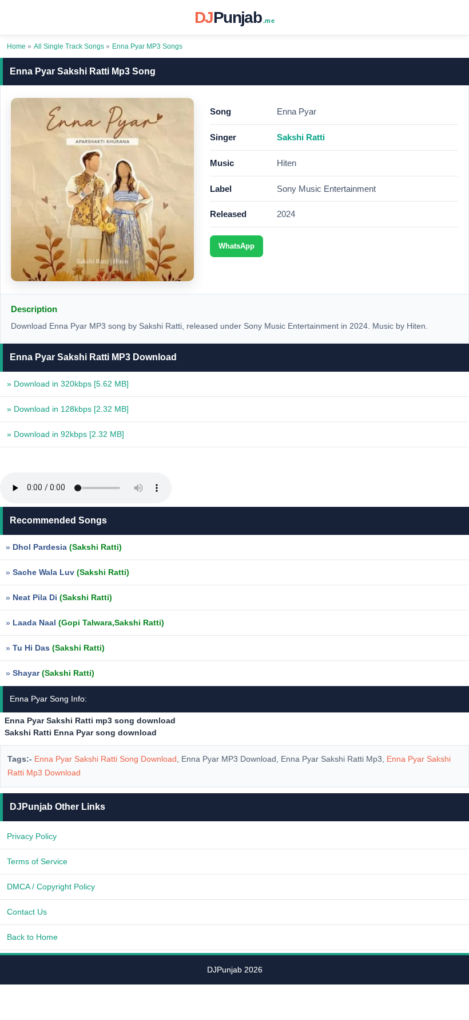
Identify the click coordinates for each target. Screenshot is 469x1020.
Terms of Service (37, 861)
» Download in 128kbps (68, 408)
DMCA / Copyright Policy (51, 886)
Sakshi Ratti (301, 137)
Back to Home (32, 937)
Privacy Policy (32, 836)
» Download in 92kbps (65, 434)
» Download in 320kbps (68, 383)
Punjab (234, 17)
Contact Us (27, 911)
